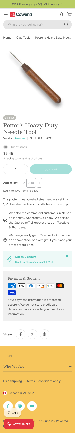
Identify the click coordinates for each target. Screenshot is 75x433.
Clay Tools (23, 37)
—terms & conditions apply (32, 381)
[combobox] (37, 24)
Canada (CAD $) (20, 393)
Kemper (19, 138)
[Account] (61, 14)
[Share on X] (32, 334)
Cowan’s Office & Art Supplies (34, 421)
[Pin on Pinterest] (44, 334)
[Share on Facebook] (20, 334)
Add (31, 183)
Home (7, 37)
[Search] (66, 24)
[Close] (67, 256)
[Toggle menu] (5, 14)
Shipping (8, 158)
